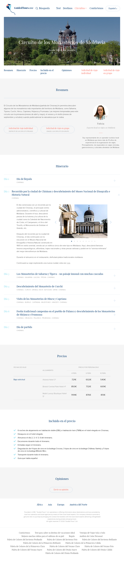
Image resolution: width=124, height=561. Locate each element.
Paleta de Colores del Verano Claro (65, 546)
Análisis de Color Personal (91, 536)
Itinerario (21, 70)
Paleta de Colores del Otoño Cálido (97, 550)
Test (58, 8)
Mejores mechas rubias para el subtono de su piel (42, 536)
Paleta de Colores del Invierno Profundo (24, 540)
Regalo (72, 536)
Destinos (67, 8)
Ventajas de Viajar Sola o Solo (92, 533)
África (40, 505)
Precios (33, 70)
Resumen (8, 70)
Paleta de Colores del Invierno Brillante (99, 540)
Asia (50, 505)
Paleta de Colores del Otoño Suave (62, 550)
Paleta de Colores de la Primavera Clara (27, 546)
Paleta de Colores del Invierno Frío (62, 540)
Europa (60, 505)
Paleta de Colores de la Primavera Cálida (83, 543)
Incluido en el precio (47, 71)
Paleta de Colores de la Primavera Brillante (42, 543)
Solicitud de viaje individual (89, 71)
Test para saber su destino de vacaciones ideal (55, 533)
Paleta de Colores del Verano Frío (99, 546)
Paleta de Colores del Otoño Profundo (62, 553)
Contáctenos (96, 8)
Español (112, 8)
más (68, 263)
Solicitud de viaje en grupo (111, 71)
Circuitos (80, 8)
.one (23, 8)
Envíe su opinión (61, 490)
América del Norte (78, 505)
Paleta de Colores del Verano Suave (27, 550)
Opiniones (67, 70)
